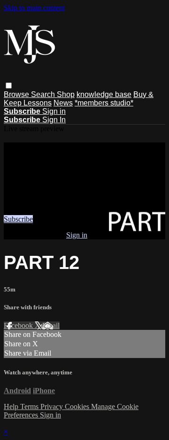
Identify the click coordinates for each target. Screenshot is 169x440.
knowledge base (104, 94)
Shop (66, 94)
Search (44, 94)
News (63, 103)
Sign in (54, 111)
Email (51, 325)
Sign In (54, 120)
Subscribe (18, 219)
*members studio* (104, 103)
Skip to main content (34, 8)
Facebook (19, 325)
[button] (9, 85)
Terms (30, 406)
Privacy (52, 406)
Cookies (78, 406)
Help (12, 406)
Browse (17, 94)
